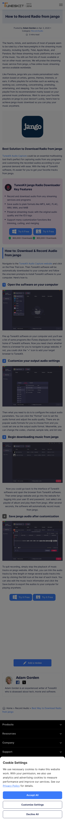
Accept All (32, 795)
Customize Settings (32, 804)
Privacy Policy (11, 785)
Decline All (32, 814)
